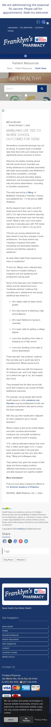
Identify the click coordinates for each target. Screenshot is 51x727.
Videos (32, 95)
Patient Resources (23, 68)
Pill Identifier (26, 27)
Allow (11, 719)
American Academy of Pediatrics (24, 486)
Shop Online (7, 626)
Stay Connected (9, 644)
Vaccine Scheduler (10, 635)
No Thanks (26, 719)
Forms (5, 631)
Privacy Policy (8, 657)
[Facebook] (38, 22)
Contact (6, 648)
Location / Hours (9, 652)
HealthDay (21, 529)
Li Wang (29, 192)
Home (9, 68)
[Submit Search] (42, 88)
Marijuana (21, 559)
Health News (16, 95)
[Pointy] (48, 23)
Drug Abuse (8, 559)
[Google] (44, 22)
